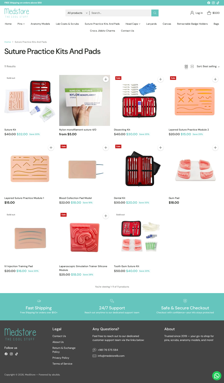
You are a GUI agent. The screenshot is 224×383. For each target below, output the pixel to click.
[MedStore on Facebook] (208, 3)
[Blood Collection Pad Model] (84, 168)
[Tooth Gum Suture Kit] (139, 237)
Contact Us (59, 336)
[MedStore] (16, 13)
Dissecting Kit (122, 129)
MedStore (30, 374)
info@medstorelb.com (111, 356)
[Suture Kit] (29, 100)
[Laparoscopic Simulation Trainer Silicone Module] (84, 237)
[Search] (155, 13)
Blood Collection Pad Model (75, 198)
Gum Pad (174, 198)
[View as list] (192, 66)
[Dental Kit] (139, 168)
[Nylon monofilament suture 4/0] (84, 100)
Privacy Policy (60, 357)
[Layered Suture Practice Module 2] (194, 100)
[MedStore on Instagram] (213, 3)
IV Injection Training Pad (18, 266)
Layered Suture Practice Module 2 (189, 129)
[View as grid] (186, 66)
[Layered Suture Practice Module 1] (29, 168)
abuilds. (56, 374)
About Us (58, 342)
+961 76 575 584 (108, 350)
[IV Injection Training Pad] (29, 237)
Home (7, 41)
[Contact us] (216, 375)
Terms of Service (62, 363)
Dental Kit (119, 198)
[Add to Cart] (106, 79)
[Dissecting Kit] (139, 100)
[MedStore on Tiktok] (218, 3)
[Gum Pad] (194, 168)
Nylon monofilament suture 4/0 (77, 129)
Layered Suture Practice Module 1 (24, 198)
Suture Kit (10, 129)
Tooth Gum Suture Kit (126, 266)
